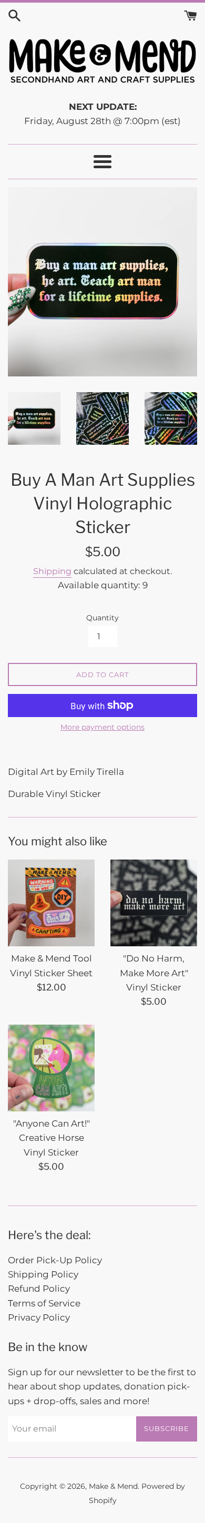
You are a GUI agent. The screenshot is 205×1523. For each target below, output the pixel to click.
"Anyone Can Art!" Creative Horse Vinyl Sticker (51, 1137)
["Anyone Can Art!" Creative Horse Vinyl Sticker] (51, 1068)
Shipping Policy (43, 1274)
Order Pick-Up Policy (55, 1260)
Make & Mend (113, 1486)
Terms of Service (44, 1303)
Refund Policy (39, 1288)
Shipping (52, 571)
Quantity (102, 618)
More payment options (102, 727)
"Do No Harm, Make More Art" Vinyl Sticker (154, 972)
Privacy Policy (39, 1317)
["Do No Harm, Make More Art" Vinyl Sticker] (153, 903)
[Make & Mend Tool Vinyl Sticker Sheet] (51, 903)
